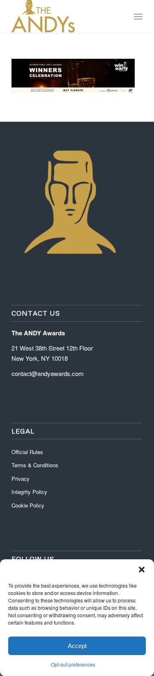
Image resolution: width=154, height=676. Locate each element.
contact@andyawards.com (47, 373)
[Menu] (138, 16)
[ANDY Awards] (63, 16)
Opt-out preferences (73, 664)
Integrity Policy (30, 492)
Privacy (20, 478)
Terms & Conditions (34, 465)
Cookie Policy (27, 505)
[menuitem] (138, 16)
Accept (77, 645)
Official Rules (27, 452)
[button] (142, 569)
